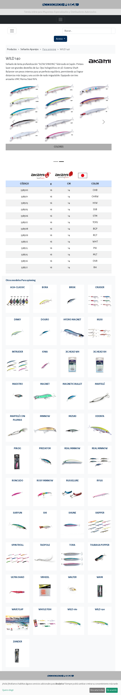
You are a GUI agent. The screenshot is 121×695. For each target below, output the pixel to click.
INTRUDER (17, 351)
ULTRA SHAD (17, 577)
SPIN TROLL (18, 545)
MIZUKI (72, 416)
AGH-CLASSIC (17, 287)
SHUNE (72, 513)
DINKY (17, 319)
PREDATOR (45, 448)
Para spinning (49, 49)
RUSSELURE (72, 480)
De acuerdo (112, 690)
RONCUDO (17, 480)
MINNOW (45, 416)
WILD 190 (100, 609)
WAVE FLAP (17, 609)
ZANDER (17, 641)
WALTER (72, 577)
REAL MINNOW (72, 448)
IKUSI (100, 319)
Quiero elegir (8, 690)
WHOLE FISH (44, 609)
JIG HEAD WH (72, 351)
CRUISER (99, 287)
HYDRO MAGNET (72, 319)
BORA (45, 287)
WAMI (100, 577)
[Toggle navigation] (12, 31)
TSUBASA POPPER (99, 545)
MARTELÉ (100, 384)
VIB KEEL (44, 577)
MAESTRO (17, 384)
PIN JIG (17, 448)
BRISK (72, 287)
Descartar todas (97, 690)
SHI (45, 513)
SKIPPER (99, 513)
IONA (45, 351)
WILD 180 (72, 609)
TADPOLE (45, 545)
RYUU (100, 480)
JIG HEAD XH (99, 351)
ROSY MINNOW (45, 480)
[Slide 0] (55, 161)
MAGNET (45, 384)
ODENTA (99, 416)
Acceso (59, 39)
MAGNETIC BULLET (72, 384)
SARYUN (17, 513)
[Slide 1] (61, 161)
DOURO (45, 319)
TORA (72, 545)
